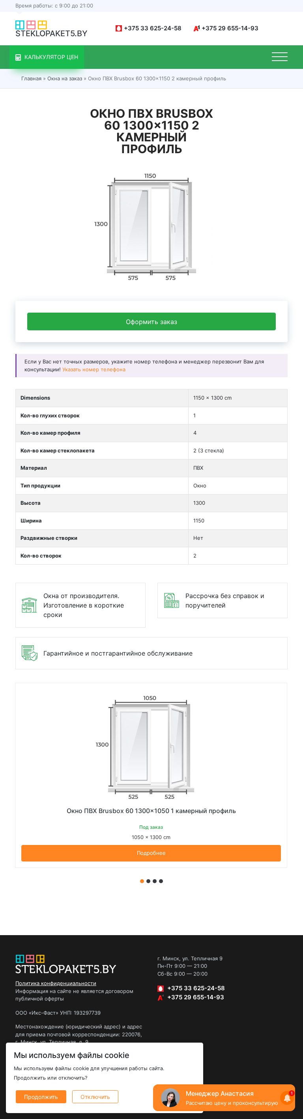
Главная (31, 78)
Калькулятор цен (50, 57)
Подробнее (151, 853)
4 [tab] (161, 881)
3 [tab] (155, 881)
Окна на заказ (64, 78)
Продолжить (41, 1096)
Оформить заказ (151, 322)
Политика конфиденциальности (55, 983)
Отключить (95, 1096)
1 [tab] (142, 881)
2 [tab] (148, 881)
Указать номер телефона (93, 369)
